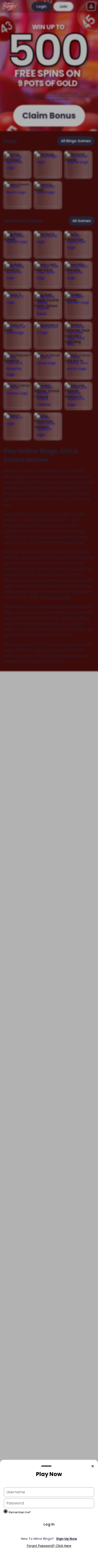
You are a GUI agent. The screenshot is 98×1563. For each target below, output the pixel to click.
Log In (49, 1524)
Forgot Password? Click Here (49, 1545)
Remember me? (20, 1512)
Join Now (49, 1538)
